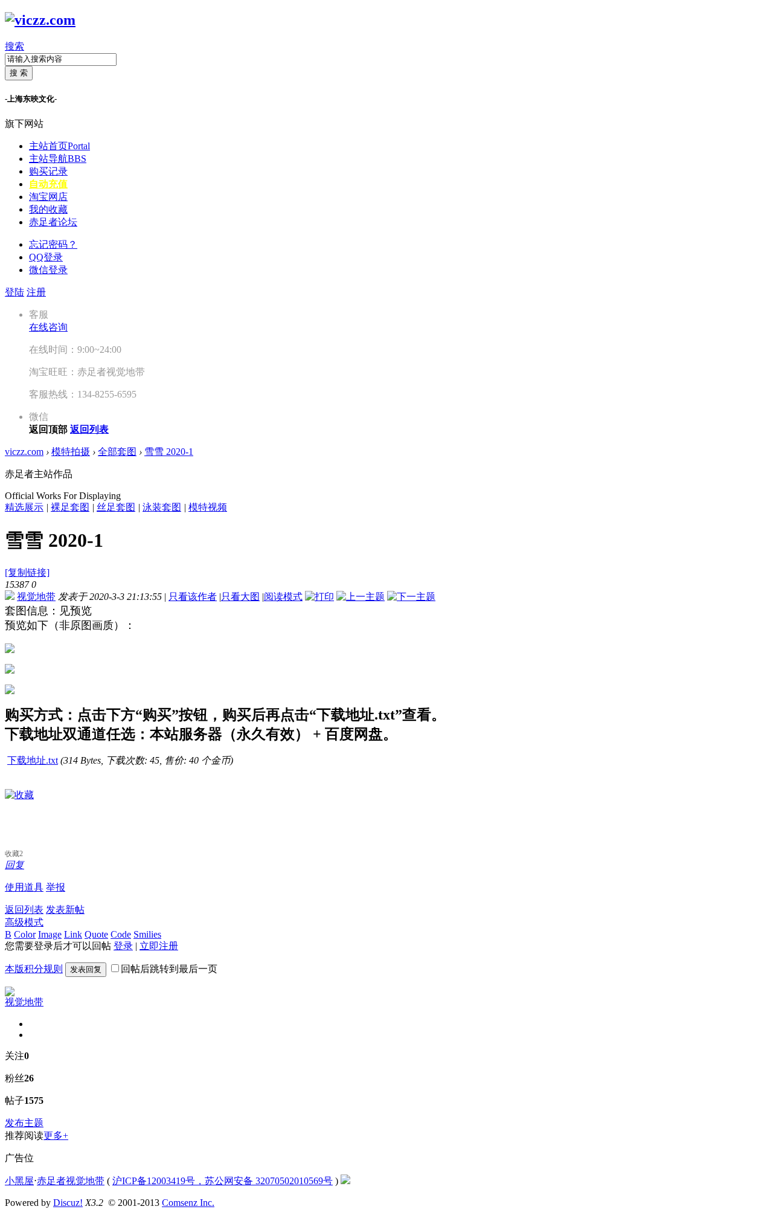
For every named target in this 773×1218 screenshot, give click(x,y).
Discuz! (68, 1202)
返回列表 (24, 909)
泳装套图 (162, 507)
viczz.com (24, 451)
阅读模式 (283, 596)
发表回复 (85, 969)
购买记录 (48, 171)
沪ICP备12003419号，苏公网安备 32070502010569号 (222, 1181)
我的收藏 (48, 209)
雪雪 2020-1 (168, 451)
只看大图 (240, 596)
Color (25, 934)
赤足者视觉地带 (70, 1181)
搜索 (14, 46)
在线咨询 (48, 327)
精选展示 (24, 507)
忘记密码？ (53, 244)
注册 (36, 292)
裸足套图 (70, 507)
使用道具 (24, 887)
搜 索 (19, 72)
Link (73, 934)
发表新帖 (65, 909)
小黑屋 (19, 1181)
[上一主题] (360, 596)
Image (50, 934)
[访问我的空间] (9, 993)
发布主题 (24, 1123)
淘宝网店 (48, 197)
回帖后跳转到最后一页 (169, 969)
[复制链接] (27, 572)
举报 (55, 887)
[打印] (319, 596)
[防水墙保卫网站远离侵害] (345, 1181)
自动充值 (48, 184)
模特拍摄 (70, 451)
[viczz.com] (40, 20)
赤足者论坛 (53, 222)
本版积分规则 (34, 969)
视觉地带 (36, 596)
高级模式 (24, 922)
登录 (123, 946)
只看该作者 (192, 596)
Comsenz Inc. (188, 1202)
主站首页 (59, 146)
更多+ (55, 1135)
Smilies (147, 934)
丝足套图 (116, 507)
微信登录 (48, 270)
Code (121, 934)
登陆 (14, 292)
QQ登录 (46, 257)
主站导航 (57, 158)
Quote (96, 934)
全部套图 (117, 451)
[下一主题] (411, 596)
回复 (14, 865)
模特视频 (207, 507)
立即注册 (159, 946)
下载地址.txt (32, 760)
